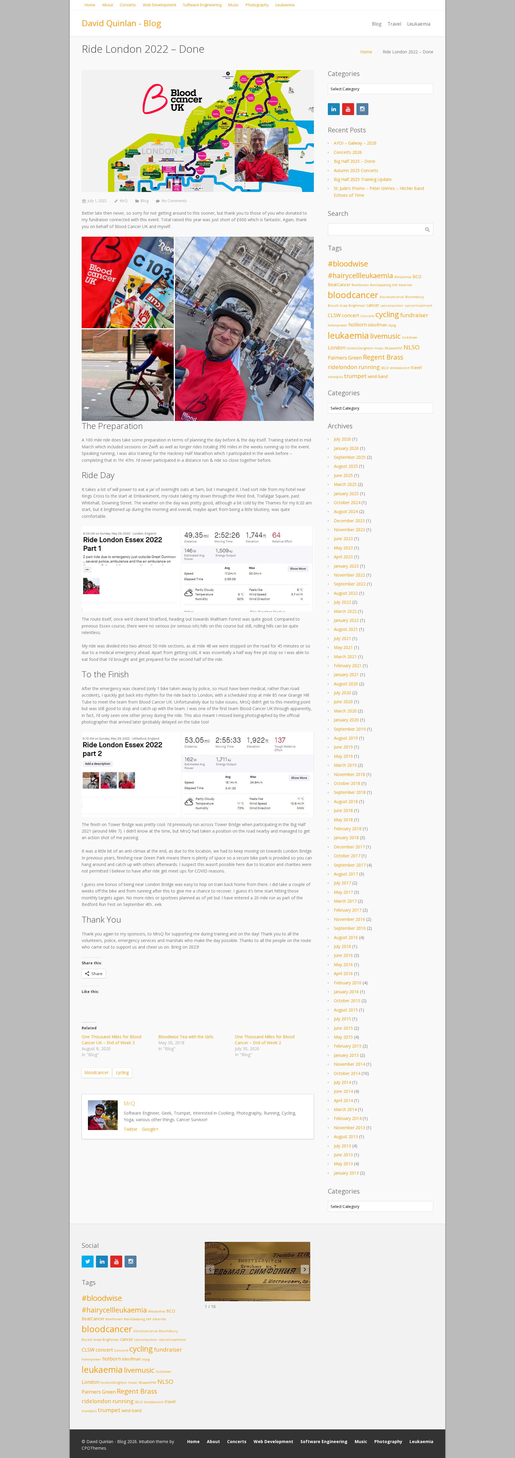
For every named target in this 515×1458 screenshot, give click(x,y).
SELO (385, 368)
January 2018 (346, 837)
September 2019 (350, 729)
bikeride (405, 285)
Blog (144, 200)
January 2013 (346, 1173)
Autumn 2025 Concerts (356, 170)
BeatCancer (339, 284)
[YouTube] (348, 109)
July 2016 (342, 946)
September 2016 (350, 928)
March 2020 (345, 711)
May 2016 (343, 964)
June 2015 (343, 1028)
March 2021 (345, 656)
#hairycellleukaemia (360, 275)
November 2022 (349, 575)
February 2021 (348, 665)
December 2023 (349, 520)
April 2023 (343, 557)
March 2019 (345, 765)
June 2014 (343, 1091)
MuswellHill (393, 348)
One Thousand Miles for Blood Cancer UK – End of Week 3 (111, 1039)
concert (350, 315)
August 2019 (346, 738)
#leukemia (402, 277)
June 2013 (343, 1155)
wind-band (378, 376)
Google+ (150, 1129)
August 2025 (346, 466)
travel (416, 367)
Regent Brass (383, 357)
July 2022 (342, 602)
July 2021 (342, 638)
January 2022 (346, 620)
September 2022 (350, 584)
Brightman (357, 305)
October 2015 (347, 1000)
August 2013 (346, 1136)
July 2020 (342, 692)
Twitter (130, 1129)
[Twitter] (88, 1262)
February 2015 (348, 1046)
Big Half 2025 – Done (354, 161)
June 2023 (343, 538)
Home (366, 52)
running (369, 367)
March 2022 (345, 611)
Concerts (367, 316)
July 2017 (342, 883)
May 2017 (343, 892)
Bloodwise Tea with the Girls (185, 1036)
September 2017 (350, 865)
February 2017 (348, 910)
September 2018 (350, 792)
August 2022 (346, 593)
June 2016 (343, 955)
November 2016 (349, 919)
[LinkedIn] (334, 109)
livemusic (385, 336)
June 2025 (343, 475)
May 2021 (343, 647)
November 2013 (349, 1127)
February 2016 (348, 983)
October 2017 (347, 856)
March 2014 (345, 1109)
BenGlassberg (380, 285)
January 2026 (346, 448)
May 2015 (343, 1037)
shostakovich (400, 368)
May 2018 (343, 819)
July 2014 (342, 1082)
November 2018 (349, 774)
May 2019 (343, 756)
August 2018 (346, 801)
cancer (372, 305)
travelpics (335, 377)
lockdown (409, 337)
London (336, 347)
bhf (395, 285)
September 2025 (350, 457)
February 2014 (348, 1118)
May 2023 (343, 548)
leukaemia (348, 335)
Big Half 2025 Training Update (363, 179)
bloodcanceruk (392, 297)
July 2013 (342, 1146)
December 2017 (349, 847)
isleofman (377, 325)
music (379, 348)
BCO (416, 276)
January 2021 (346, 674)
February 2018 (348, 828)
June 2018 (343, 810)
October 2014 (347, 1073)
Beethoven (360, 285)
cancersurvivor (392, 305)
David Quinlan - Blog (121, 23)
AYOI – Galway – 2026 (355, 143)
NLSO (412, 347)
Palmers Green (345, 357)
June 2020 (343, 701)
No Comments (174, 200)
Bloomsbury (414, 297)
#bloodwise (348, 263)
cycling (122, 1072)
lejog (392, 325)
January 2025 (346, 493)
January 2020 (346, 720)
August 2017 (346, 874)
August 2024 (346, 511)
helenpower (337, 325)
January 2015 (346, 1055)
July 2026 (342, 439)
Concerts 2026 (348, 152)
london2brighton (360, 348)
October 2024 (347, 502)
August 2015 (346, 1010)
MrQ (124, 200)
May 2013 (343, 1163)
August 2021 (346, 629)
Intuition (147, 1441)
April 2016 (343, 973)
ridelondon (342, 367)
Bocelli (333, 305)
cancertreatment (418, 305)
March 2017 (345, 901)
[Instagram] (362, 109)
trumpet (355, 375)
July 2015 (342, 1019)
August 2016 (346, 937)
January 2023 (346, 566)
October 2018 (347, 783)
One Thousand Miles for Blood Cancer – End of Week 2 (264, 1039)
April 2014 (343, 1100)
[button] (305, 1269)
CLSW (334, 315)
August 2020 (346, 684)
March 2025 (345, 484)
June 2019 (343, 747)
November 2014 (349, 1064)
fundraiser (414, 315)
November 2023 (349, 529)
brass (344, 305)
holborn (357, 324)
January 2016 (346, 991)
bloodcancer (96, 1072)
